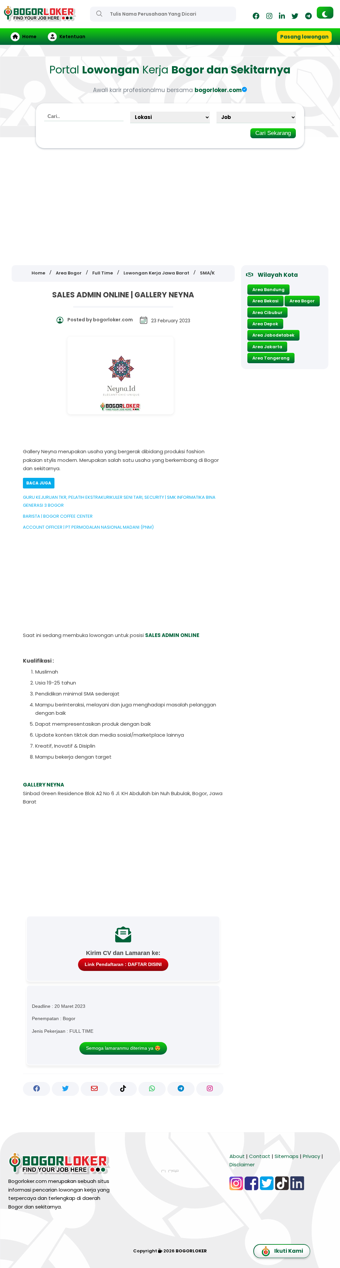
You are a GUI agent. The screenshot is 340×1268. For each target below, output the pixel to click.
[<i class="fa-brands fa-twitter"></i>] (295, 17)
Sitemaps (286, 1156)
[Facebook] (256, 17)
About (237, 1156)
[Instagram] (269, 17)
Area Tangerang (271, 358)
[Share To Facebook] (36, 1089)
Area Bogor (302, 301)
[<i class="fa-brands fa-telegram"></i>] (308, 17)
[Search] (99, 13)
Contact (259, 1156)
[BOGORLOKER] (39, 18)
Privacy (311, 1156)
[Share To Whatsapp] (152, 1089)
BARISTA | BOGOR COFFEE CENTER (58, 516)
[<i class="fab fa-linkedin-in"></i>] (282, 17)
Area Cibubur (267, 312)
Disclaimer (242, 1164)
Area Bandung (268, 289)
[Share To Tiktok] (123, 1089)
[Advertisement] (170, 207)
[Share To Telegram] (181, 1089)
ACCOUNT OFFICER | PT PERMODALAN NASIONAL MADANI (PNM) (88, 527)
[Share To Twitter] (65, 1089)
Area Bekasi (265, 301)
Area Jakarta (267, 347)
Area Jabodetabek (273, 335)
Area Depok (265, 324)
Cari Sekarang (273, 133)
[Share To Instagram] (209, 1089)
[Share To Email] (94, 1089)
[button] (325, 13)
